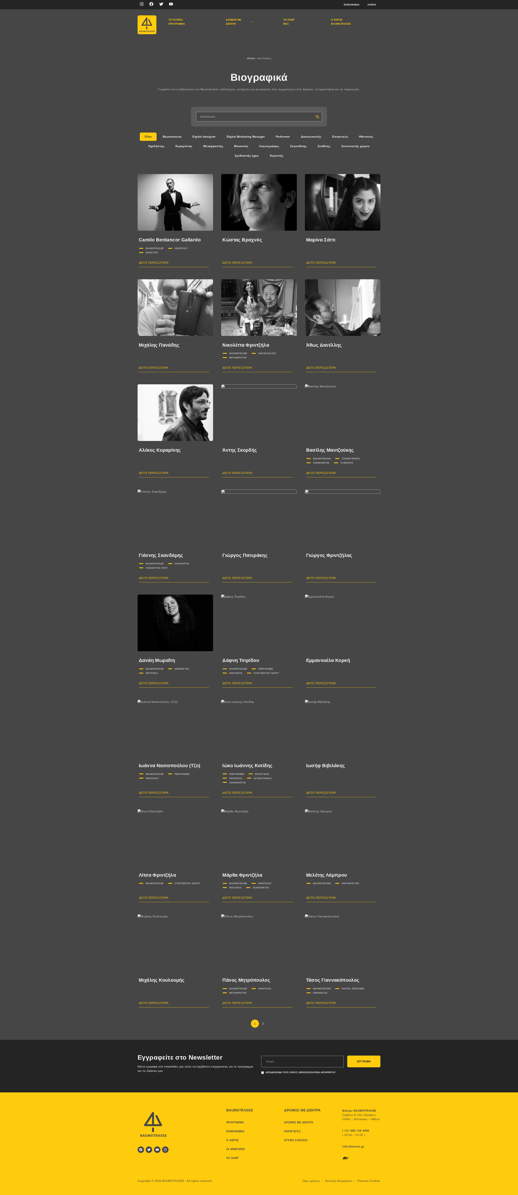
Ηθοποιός (181, 248)
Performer (265, 669)
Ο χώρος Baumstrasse (341, 21)
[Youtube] (171, 4)
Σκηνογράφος (351, 458)
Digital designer (353, 988)
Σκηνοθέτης (321, 463)
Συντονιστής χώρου (266, 673)
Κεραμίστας (182, 669)
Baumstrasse (154, 248)
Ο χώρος (232, 1140)
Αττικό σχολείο (295, 1140)
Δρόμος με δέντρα (233, 21)
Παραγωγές (292, 1131)
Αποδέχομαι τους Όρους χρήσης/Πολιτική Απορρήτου (301, 1072)
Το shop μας (289, 21)
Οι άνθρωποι (235, 1149)
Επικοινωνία (351, 4)
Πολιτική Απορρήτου (338, 1180)
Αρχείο (371, 4)
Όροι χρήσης (311, 1180)
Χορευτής (152, 252)
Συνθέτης (347, 463)
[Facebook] (151, 4)
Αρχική (251, 58)
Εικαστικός (262, 774)
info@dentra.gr (353, 1146)
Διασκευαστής (267, 353)
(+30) (355, 1130)
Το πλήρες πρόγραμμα (177, 21)
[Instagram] (142, 4)
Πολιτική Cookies (368, 1180)
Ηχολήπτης (182, 563)
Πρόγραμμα (235, 1122)
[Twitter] (161, 4)
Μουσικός (152, 673)
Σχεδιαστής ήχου (157, 568)
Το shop (232, 1158)
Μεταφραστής (238, 357)
